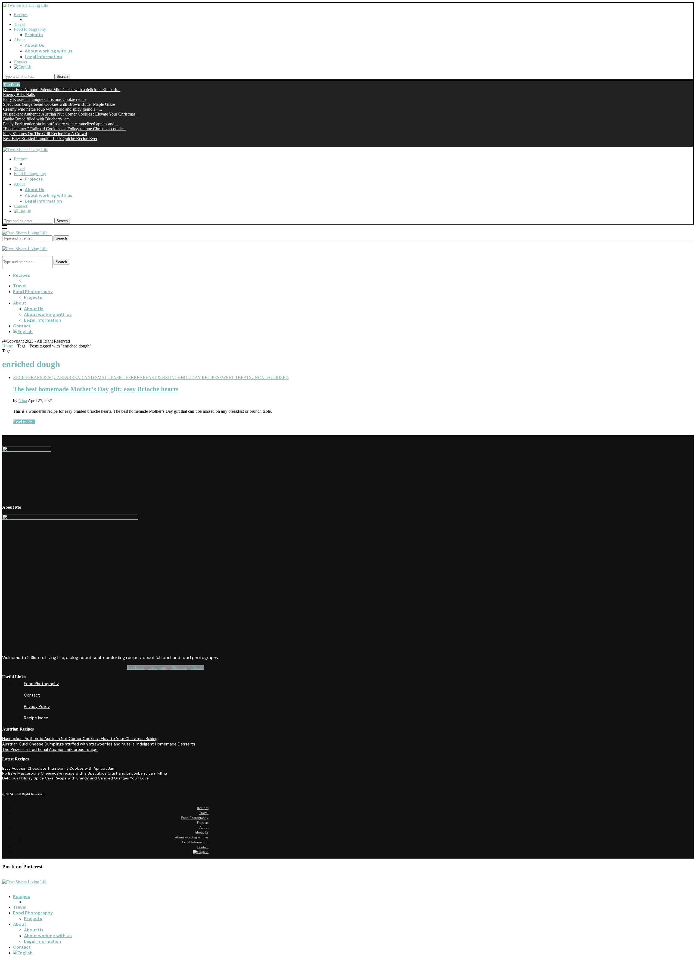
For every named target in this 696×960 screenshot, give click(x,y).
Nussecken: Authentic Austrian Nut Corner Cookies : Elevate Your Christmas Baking (80, 738)
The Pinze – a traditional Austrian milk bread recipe (50, 749)
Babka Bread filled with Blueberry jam (36, 119)
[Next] (27, 84)
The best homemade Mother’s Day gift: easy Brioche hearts (95, 389)
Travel (19, 24)
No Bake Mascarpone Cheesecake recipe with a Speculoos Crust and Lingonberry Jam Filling (84, 773)
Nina (22, 400)
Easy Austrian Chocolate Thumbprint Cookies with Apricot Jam (59, 768)
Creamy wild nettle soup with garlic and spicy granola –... (52, 109)
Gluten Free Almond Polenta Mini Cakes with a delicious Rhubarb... (61, 89)
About (19, 40)
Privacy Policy (37, 706)
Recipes (20, 14)
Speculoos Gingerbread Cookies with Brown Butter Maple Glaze (59, 104)
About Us (34, 45)
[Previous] (22, 84)
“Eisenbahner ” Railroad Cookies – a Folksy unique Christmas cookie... (64, 128)
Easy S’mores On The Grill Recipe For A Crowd (45, 133)
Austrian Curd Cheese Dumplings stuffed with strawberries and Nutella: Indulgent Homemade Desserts (98, 744)
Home (7, 346)
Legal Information (43, 57)
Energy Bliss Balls (19, 94)
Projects (34, 35)
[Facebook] (11, 143)
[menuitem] (22, 66)
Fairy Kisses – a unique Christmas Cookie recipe (44, 99)
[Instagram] (18, 143)
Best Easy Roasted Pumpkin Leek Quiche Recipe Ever (50, 138)
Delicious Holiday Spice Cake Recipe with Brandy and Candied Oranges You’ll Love (75, 778)
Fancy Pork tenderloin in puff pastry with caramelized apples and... (60, 124)
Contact (20, 62)
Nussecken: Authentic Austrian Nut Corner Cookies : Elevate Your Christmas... (71, 114)
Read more (22, 422)
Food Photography (30, 29)
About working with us (49, 51)
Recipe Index (36, 718)
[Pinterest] (4, 143)
